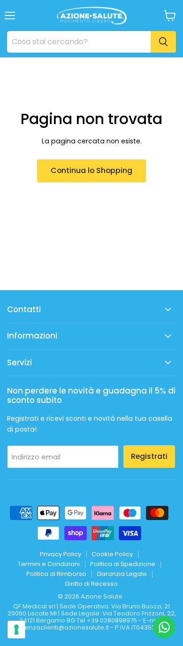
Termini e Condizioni (49, 563)
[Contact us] (164, 627)
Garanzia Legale (122, 573)
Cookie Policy (112, 554)
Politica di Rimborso (56, 573)
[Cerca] (163, 42)
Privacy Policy (60, 554)
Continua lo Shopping (91, 170)
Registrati (149, 456)
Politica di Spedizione (122, 563)
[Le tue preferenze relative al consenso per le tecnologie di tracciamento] (16, 629)
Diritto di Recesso (91, 583)
